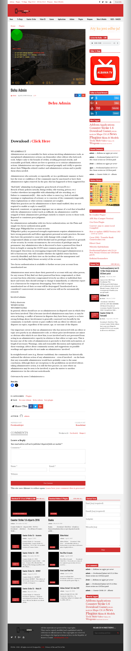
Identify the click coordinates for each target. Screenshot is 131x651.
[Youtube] (110, 2)
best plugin (48, 400)
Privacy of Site (50, 647)
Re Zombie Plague (98, 215)
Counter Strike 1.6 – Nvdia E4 (32, 588)
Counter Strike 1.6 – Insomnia (32, 535)
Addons (12, 2)
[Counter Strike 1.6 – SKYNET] (16, 577)
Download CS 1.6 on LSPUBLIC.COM (23, 498)
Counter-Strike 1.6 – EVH (30, 553)
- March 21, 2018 (57, 523)
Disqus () (82, 433)
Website (14, 474)
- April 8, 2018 (69, 556)
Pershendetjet (17, 425)
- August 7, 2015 (31, 538)
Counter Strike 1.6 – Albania (107, 174)
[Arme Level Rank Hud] (53, 577)
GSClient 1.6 (104, 295)
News (11, 19)
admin (14, 95)
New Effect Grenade (66, 553)
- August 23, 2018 (70, 591)
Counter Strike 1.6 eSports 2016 (25, 520)
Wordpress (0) (64, 433)
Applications (62, 19)
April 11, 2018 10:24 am (25, 95)
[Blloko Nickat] (53, 542)
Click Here (41, 141)
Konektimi (80, 425)
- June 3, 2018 (69, 573)
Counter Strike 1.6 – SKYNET (32, 571)
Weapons (50, 2)
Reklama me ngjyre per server (107, 153)
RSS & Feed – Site (98, 211)
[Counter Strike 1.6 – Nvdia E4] (16, 595)
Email (52, 466)
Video (104, 141)
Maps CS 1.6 (31, 2)
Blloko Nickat (64, 535)
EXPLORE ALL (115, 264)
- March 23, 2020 (111, 276)
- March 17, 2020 (110, 298)
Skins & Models (58, 2)
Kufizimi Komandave (99, 258)
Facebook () (74, 433)
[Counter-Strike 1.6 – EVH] (16, 559)
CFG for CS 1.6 (41, 2)
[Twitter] (103, 2)
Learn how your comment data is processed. (65, 488)
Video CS (42, 19)
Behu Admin (38, 400)
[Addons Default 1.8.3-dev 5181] (53, 594)
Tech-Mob (95, 140)
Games (52, 19)
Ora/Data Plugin (97, 222)
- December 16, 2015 (21, 523)
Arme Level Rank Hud (66, 570)
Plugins (18, 2)
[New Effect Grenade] (53, 559)
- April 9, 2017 (69, 538)
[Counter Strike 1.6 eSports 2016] (28, 509)
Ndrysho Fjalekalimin (99, 247)
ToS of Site (61, 647)
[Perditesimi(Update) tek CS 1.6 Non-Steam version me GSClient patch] (94, 276)
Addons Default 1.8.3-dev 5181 (69, 588)
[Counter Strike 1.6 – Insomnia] (16, 542)
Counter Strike (31, 19)
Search (117, 2)
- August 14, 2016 (32, 574)
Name (14, 466)
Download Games (100, 131)
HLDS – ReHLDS (116, 19)
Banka (51, 520)
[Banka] (65, 509)
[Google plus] (107, 2)
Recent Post (94, 264)
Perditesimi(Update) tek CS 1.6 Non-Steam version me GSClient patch (104, 252)
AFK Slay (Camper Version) (101, 218)
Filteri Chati (95, 243)
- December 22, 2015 (33, 556)
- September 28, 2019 (112, 318)
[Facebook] (99, 2)
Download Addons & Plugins (58, 498)
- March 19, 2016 (32, 591)
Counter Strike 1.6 (102, 128)
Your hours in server (106, 143)
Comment (16, 448)
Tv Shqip (24, 2)
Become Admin (25, 400)
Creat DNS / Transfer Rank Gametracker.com (101, 238)
